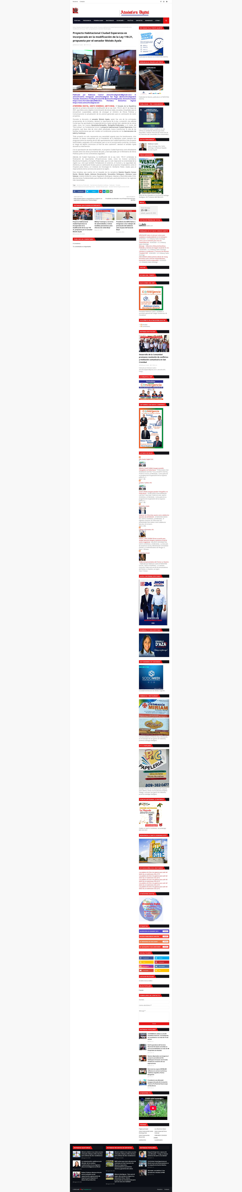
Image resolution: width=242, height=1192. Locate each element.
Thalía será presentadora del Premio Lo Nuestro (154, 562)
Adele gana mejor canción (152, 936)
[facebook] (161, 1)
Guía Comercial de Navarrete (144, 1136)
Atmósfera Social (144, 553)
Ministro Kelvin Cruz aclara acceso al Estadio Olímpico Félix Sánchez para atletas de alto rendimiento (92, 1153)
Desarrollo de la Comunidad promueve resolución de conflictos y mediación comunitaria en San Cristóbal (153, 358)
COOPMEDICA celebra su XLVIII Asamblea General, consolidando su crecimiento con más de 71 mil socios (158, 1036)
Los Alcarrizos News (160, 1129)
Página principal (143, 1129)
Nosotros (75, 1)
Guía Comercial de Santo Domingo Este (146, 1132)
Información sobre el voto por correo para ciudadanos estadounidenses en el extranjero (153, 236)
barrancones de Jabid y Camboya (99, 185)
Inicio (74, 27)
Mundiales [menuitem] (149, 20)
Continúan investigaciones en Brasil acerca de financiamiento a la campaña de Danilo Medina (158, 1163)
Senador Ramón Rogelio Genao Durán (87, 27)
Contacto (82, 1)
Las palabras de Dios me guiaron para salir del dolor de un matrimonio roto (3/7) (153, 887)
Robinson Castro (78, 45)
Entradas (144, 324)
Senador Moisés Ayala (102, 187)
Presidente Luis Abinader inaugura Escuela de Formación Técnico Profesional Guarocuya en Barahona (158, 1083)
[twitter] (162, 958)
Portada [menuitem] (77, 20)
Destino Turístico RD (145, 483)
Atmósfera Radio (144, 506)
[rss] (146, 962)
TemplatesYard (87, 1189)
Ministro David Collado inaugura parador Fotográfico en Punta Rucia (151, 469)
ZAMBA (156, 1138)
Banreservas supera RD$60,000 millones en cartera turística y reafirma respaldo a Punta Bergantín (157, 1071)
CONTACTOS (142, 1140)
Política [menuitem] (130, 20)
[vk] (162, 966)
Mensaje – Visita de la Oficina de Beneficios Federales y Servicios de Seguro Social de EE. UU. (154, 247)
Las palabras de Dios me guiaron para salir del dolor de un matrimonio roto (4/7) (153, 884)
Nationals (112, 185)
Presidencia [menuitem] (87, 20)
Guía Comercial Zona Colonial (161, 1132)
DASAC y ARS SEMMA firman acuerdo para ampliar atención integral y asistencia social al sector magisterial (153, 540)
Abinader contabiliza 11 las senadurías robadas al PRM (156, 1171)
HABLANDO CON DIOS (161, 1135)
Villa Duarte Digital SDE (146, 459)
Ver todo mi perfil (152, 150)
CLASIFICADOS (159, 1140)
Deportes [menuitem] (139, 20)
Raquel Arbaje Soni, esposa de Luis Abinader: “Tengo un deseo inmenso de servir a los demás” (158, 1153)
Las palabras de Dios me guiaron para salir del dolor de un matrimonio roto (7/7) (153, 873)
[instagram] (164, 1)
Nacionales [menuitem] (110, 20)
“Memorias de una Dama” (152, 941)
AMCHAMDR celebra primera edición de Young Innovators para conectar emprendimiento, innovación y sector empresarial (153, 258)
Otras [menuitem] (157, 20)
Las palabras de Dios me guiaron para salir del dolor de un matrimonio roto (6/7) (153, 877)
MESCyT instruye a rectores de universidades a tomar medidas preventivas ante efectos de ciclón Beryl (104, 225)
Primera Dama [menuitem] (98, 20)
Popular (141, 990)
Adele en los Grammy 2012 (152, 931)
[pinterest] (167, 1)
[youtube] (146, 970)
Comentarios (146, 326)
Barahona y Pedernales (83, 185)
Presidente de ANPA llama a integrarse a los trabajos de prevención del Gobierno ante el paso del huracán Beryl (125, 226)
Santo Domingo (145, 208)
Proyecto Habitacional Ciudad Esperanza (84, 187)
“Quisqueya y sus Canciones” (152, 947)
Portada (118, 185)
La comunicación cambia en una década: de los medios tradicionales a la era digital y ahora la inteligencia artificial (91, 1164)
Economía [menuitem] (120, 20)
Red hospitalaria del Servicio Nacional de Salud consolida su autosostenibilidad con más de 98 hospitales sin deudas (158, 1047)
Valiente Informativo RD (146, 529)
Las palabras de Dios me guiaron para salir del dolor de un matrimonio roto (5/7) (153, 880)
